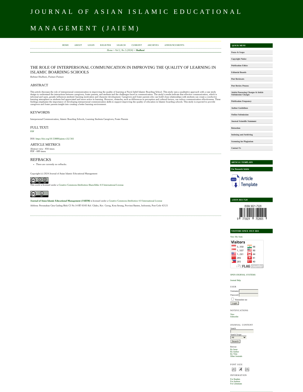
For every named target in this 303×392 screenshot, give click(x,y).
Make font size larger (247, 369)
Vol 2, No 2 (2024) (124, 50)
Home (65, 45)
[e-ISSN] (252, 220)
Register (105, 45)
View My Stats (236, 237)
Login (91, 45)
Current (137, 45)
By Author (234, 352)
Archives (153, 45)
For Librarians (236, 384)
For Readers (235, 379)
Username (234, 291)
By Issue (233, 349)
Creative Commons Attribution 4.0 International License (135, 201)
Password (234, 295)
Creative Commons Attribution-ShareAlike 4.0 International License (91, 185)
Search (121, 45)
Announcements (174, 45)
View (232, 314)
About (78, 45)
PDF (32, 131)
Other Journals (236, 356)
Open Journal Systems (243, 275)
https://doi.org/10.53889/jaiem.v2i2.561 (55, 138)
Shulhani (140, 50)
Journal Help (235, 280)
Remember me (241, 300)
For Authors (235, 381)
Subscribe (234, 316)
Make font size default (240, 369)
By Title (233, 354)
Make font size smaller (234, 369)
